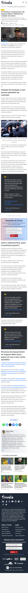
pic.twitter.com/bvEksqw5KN (13, 309)
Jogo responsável (19, 535)
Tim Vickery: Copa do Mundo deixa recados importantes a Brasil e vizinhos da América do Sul (6, 468)
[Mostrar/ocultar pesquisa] (26, 2)
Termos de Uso (21, 238)
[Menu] (23, 2)
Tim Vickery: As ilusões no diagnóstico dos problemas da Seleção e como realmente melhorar (7, 485)
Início (3, 6)
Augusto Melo (4, 44)
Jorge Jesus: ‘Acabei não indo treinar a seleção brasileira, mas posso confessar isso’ (20, 467)
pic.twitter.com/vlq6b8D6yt (12, 341)
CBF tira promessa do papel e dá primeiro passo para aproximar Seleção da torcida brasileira (21, 485)
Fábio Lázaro (9, 431)
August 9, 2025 (8, 209)
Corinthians (14, 420)
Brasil (6, 6)
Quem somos (5, 527)
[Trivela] (6, 2)
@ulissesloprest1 (11, 201)
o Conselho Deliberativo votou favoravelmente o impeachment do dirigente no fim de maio (13, 371)
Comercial (17, 533)
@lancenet (7, 203)
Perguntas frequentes (7, 535)
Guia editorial (5, 529)
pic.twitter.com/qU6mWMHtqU (13, 204)
